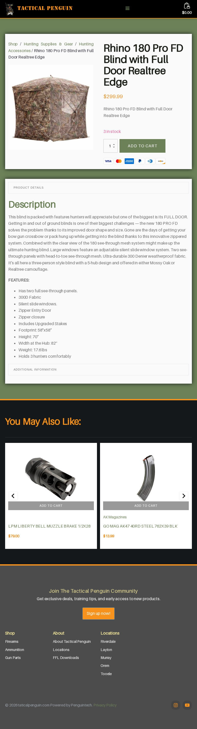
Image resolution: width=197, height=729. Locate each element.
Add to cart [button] (51, 506)
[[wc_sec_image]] (51, 478)
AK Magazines (115, 517)
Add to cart (142, 145)
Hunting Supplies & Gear (48, 43)
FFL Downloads (66, 657)
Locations (61, 649)
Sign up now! (98, 613)
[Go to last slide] (13, 496)
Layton (106, 649)
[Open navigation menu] (127, 9)
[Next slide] (184, 496)
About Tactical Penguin (72, 641)
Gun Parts (13, 657)
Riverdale (108, 641)
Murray (106, 657)
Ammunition (14, 649)
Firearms (11, 641)
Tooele (106, 674)
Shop (13, 43)
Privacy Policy (104, 705)
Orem (105, 665)
